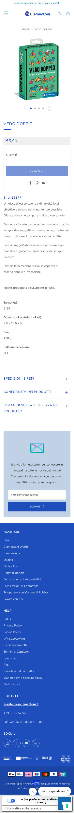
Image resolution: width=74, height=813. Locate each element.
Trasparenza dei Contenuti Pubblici (26, 592)
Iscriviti (35, 506)
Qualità (8, 560)
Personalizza (12, 553)
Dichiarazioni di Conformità (21, 586)
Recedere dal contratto (19, 671)
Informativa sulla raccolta (23, 808)
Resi (6, 665)
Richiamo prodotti (15, 645)
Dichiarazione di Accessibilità (22, 579)
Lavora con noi (13, 599)
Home (26, 29)
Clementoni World (16, 547)
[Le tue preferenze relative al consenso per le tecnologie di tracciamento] (67, 806)
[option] (37, 69)
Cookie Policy (12, 632)
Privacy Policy (13, 625)
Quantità (12, 155)
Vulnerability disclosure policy (23, 678)
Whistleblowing (14, 639)
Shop (7, 540)
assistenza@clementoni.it (21, 704)
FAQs (7, 619)
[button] (31, 108)
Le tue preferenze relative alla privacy (41, 800)
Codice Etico (11, 566)
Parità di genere (14, 573)
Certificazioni (12, 684)
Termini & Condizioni (17, 652)
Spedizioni (10, 658)
